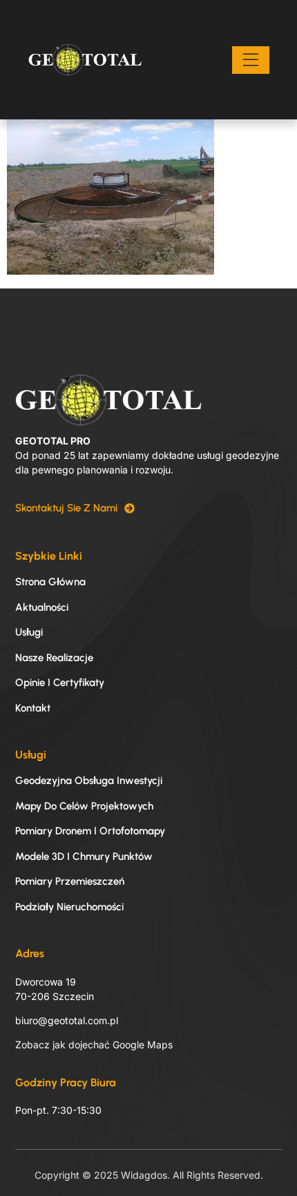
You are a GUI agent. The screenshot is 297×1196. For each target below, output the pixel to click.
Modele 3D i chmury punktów (84, 856)
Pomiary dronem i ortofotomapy (90, 831)
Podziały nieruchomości (69, 907)
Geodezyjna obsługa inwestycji (88, 780)
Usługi (29, 632)
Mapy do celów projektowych (84, 806)
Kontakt (32, 708)
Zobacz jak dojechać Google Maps (94, 1044)
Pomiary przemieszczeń (69, 881)
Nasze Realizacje (54, 657)
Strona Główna (50, 582)
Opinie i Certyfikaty (59, 682)
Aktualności (41, 607)
